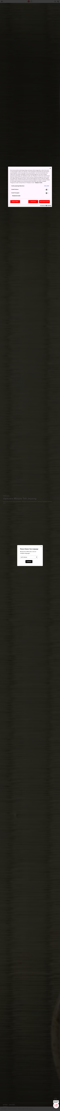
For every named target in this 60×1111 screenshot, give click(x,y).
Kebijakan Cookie (38, 182)
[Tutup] (50, 168)
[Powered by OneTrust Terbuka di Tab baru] (45, 206)
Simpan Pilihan (15, 201)
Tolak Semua (33, 201)
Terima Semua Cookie (44, 201)
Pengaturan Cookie (16, 195)
